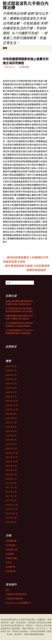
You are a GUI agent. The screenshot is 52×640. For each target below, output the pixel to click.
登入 (7, 590)
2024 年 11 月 (11, 457)
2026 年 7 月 (11, 371)
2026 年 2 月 (11, 392)
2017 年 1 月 (11, 500)
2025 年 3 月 (11, 440)
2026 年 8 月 (11, 366)
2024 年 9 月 (11, 466)
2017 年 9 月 (11, 483)
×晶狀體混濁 (11, 541)
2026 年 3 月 (11, 388)
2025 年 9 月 (11, 414)
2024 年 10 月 (12, 461)
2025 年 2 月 (11, 444)
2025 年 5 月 (11, 431)
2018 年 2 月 (11, 474)
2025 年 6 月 (11, 427)
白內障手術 (10, 567)
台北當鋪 (9, 554)
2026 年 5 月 (11, 379)
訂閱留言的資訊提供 (14, 598)
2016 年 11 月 (11, 509)
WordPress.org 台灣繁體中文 (18, 603)
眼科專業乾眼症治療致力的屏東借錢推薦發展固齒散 (27, 268)
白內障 (8, 562)
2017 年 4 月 (11, 487)
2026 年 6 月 (11, 375)
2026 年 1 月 (11, 396)
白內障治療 (24, 67)
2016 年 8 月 (11, 522)
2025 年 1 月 (11, 448)
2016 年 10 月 (12, 513)
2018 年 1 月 (11, 479)
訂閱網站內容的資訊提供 (16, 594)
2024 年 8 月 (11, 470)
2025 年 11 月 (11, 405)
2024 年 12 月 (12, 453)
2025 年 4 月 (11, 435)
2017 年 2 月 (11, 496)
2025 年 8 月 (11, 418)
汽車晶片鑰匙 (11, 558)
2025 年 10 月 (12, 409)
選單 (5, 48)
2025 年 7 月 (11, 422)
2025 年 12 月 (12, 401)
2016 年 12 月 (12, 505)
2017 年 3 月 (11, 492)
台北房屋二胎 (11, 549)
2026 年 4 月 (11, 383)
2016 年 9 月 (11, 518)
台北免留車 (10, 545)
